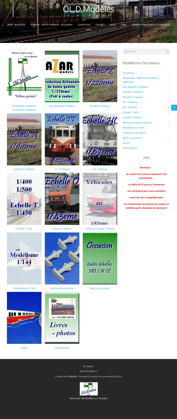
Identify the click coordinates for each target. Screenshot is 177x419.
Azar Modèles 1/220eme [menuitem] (135, 86)
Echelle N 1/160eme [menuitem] (133, 97)
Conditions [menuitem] (84, 24)
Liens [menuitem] (123, 24)
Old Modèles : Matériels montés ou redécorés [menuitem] (141, 80)
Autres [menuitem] (126, 143)
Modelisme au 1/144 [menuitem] (133, 127)
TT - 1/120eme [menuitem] (130, 102)
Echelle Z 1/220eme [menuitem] (133, 92)
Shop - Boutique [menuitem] (16, 24)
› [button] (169, 78)
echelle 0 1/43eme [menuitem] (132, 117)
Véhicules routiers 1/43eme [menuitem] (137, 122)
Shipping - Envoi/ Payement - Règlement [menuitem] (51, 24)
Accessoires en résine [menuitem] (134, 132)
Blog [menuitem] (113, 24)
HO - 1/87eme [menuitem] (130, 107)
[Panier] (174, 107)
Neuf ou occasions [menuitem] (132, 137)
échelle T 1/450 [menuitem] (130, 112)
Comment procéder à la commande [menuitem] (151, 24)
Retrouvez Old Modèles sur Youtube (88, 398)
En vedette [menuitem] (128, 72)
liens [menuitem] (88, 29)
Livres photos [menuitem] (130, 148)
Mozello (73, 376)
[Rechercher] (168, 51)
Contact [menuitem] (100, 24)
